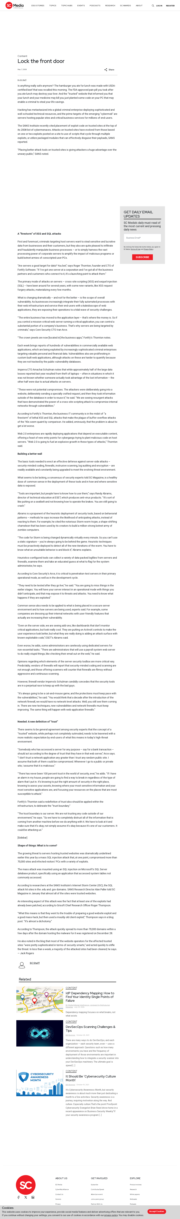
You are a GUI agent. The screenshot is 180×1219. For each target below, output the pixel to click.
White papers (135, 1194)
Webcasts (133, 1199)
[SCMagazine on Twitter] (25, 1197)
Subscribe (142, 257)
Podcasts (133, 1204)
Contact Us (59, 1194)
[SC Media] (14, 5)
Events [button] (81, 5)
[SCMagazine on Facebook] (18, 1197)
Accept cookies (156, 1211)
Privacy (58, 1204)
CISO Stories (37, 5)
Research (133, 1189)
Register (170, 6)
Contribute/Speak (97, 1189)
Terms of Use (135, 249)
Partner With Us (96, 1204)
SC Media (58, 1185)
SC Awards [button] (125, 5)
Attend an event (97, 1194)
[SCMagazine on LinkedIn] (33, 1197)
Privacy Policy (148, 249)
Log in (159, 6)
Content (22, 56)
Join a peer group (97, 1199)
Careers (58, 1199)
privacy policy (111, 1215)
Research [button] (110, 5)
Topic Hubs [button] (66, 5)
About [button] (139, 5)
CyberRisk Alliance (62, 1189)
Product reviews (135, 1185)
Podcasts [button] (95, 5)
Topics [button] (52, 5)
